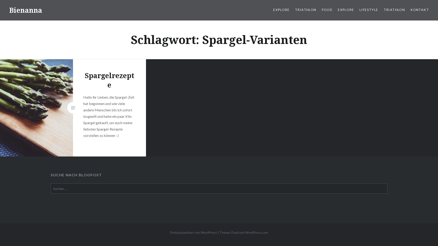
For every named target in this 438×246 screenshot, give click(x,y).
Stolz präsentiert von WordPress (193, 232)
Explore (281, 10)
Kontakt (419, 10)
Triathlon (305, 10)
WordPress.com (256, 232)
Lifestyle (369, 10)
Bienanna (25, 10)
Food (327, 10)
